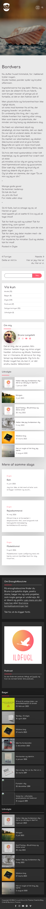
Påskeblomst (13, 546)
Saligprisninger (10, 308)
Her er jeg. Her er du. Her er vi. (28, 770)
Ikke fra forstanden (24, 743)
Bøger (6, 296)
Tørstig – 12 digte (22, 716)
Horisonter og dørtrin (25, 756)
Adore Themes (15, 902)
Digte (14, 247)
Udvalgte (8, 312)
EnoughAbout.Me (21, 900)
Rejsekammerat (14, 511)
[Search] (42, 7)
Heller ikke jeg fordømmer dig (28, 422)
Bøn (9, 480)
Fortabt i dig (21, 784)
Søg (37, 275)
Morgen (19, 395)
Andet (6, 291)
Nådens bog (21, 436)
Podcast (7, 304)
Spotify (35, 677)
